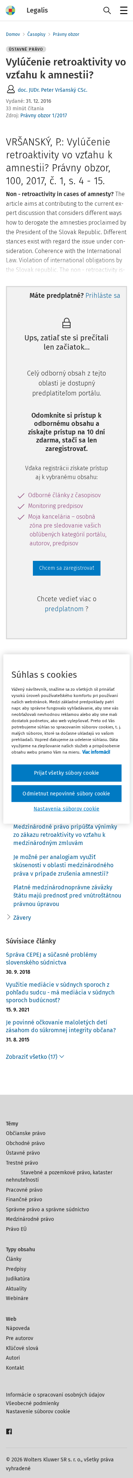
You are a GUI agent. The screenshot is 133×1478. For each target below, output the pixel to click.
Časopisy (36, 34)
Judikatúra (18, 1279)
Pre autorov (19, 1338)
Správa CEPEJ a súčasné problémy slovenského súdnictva (51, 958)
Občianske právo (25, 1133)
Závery (22, 917)
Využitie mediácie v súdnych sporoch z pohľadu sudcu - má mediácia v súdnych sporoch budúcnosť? (60, 992)
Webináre (17, 1298)
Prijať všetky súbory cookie (66, 773)
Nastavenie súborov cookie (38, 1411)
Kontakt (15, 1368)
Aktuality (16, 1289)
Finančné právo (24, 1199)
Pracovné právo (24, 1190)
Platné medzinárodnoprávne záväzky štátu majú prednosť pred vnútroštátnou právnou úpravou (67, 896)
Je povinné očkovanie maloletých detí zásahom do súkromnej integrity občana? (61, 1026)
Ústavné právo (23, 1153)
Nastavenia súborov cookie (66, 809)
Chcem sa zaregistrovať (66, 568)
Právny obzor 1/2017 (43, 115)
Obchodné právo (25, 1143)
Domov (13, 34)
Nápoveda (18, 1328)
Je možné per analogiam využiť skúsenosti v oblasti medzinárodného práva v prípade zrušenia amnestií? (63, 865)
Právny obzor (66, 34)
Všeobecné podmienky (32, 1403)
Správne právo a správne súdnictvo (47, 1209)
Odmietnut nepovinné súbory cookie (66, 793)
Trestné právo (22, 1163)
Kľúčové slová (22, 1348)
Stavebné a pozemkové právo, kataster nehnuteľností (59, 1176)
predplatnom (65, 609)
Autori (13, 1358)
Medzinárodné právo (30, 1219)
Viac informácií (96, 752)
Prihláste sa (102, 296)
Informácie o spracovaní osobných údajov (55, 1395)
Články (13, 1259)
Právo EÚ (16, 1229)
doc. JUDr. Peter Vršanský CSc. (52, 90)
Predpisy (16, 1269)
